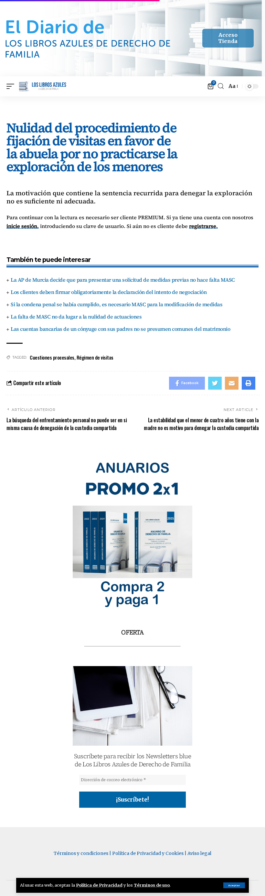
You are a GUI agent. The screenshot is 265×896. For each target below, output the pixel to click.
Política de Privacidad (99, 885)
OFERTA (132, 632)
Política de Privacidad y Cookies (148, 853)
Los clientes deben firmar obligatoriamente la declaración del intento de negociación (109, 292)
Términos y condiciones (81, 853)
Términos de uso (152, 885)
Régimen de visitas (95, 357)
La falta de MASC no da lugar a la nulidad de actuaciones (76, 316)
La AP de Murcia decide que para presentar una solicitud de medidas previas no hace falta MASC (123, 279)
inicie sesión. (22, 226)
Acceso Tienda (228, 38)
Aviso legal (199, 853)
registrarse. (203, 226)
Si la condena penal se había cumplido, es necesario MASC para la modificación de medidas (116, 304)
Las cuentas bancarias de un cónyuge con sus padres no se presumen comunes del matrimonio (120, 328)
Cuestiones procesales (52, 357)
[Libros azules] (42, 86)
